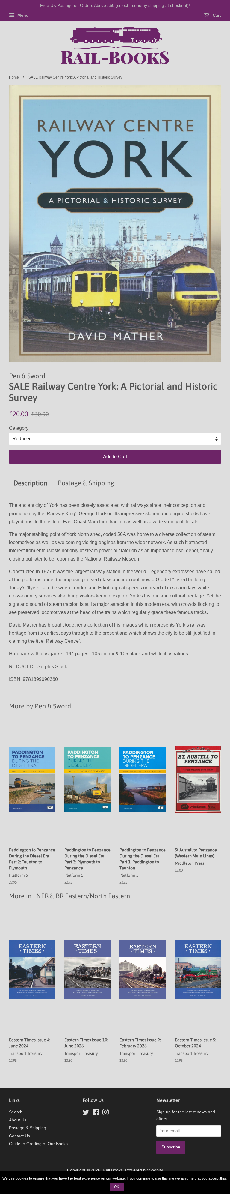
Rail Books (113, 1170)
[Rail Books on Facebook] (95, 1113)
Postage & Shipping (86, 483)
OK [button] (116, 1187)
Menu (22, 15)
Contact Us (19, 1136)
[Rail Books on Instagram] (105, 1113)
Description (30, 483)
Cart (216, 15)
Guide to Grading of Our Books (38, 1144)
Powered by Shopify (144, 1170)
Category (18, 428)
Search (15, 1112)
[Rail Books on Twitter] (86, 1113)
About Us (17, 1120)
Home (14, 77)
